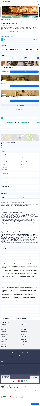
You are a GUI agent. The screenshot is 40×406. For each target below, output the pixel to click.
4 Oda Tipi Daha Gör (20, 105)
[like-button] (36, 19)
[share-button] (38, 19)
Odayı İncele (3, 83)
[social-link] (12, 352)
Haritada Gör (35, 131)
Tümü (37, 45)
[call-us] (35, 1)
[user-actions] (37, 1)
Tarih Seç (24, 71)
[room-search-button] (38, 58)
